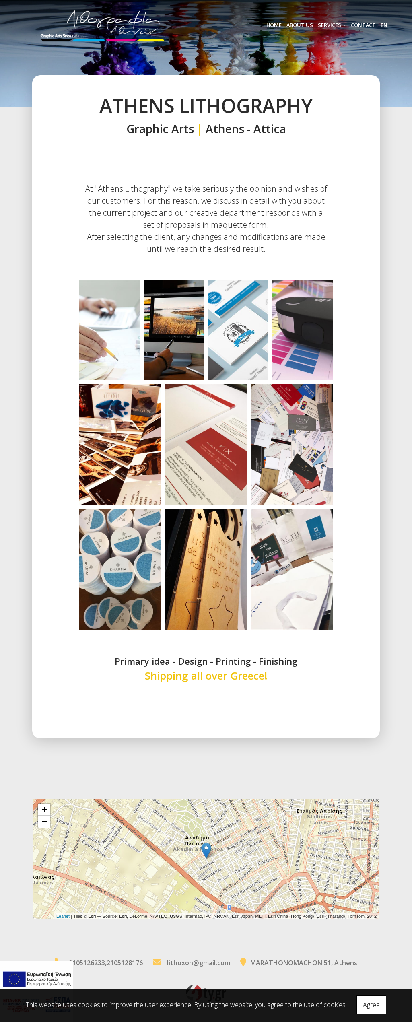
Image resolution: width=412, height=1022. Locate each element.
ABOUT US (299, 25)
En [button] (385, 25)
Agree (371, 1004)
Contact (363, 25)
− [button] (44, 821)
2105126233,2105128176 (106, 962)
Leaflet (63, 916)
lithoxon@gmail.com (198, 962)
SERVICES (330, 25)
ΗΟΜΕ (274, 25)
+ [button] (44, 809)
